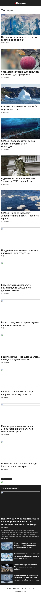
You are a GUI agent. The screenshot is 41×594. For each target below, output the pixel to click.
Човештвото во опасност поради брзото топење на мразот (19, 465)
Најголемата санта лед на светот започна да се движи (19, 38)
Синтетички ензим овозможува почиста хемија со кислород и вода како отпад (27, 556)
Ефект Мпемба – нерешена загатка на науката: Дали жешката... (20, 358)
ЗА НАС (9, 588)
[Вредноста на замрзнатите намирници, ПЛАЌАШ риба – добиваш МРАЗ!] (20, 272)
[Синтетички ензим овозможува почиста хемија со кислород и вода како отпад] (7, 557)
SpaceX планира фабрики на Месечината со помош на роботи (25, 567)
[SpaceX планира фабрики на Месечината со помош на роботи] (7, 568)
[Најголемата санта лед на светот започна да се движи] (20, 24)
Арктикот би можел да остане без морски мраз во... (19, 108)
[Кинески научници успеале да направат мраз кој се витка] (20, 379)
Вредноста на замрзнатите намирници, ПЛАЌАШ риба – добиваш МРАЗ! (17, 288)
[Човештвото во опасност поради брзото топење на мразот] (20, 451)
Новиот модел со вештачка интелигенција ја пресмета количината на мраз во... (25, 545)
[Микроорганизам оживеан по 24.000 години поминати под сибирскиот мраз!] (20, 413)
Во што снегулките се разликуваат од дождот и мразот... (20, 323)
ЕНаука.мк (4, 397)
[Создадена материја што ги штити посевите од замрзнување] (20, 59)
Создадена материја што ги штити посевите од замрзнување (20, 73)
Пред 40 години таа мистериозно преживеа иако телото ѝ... (19, 251)
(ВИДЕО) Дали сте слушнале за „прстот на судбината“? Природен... (18, 143)
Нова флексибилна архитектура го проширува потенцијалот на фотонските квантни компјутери (20, 521)
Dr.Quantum (5, 43)
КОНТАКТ (31, 588)
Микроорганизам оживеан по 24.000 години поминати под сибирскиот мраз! (17, 429)
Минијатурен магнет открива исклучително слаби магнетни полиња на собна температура (26, 577)
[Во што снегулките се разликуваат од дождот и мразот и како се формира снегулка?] (20, 309)
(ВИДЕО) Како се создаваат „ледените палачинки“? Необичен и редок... (20, 215)
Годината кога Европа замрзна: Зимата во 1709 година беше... (18, 180)
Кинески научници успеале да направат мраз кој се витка (17, 393)
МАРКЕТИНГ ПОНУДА (19, 588)
